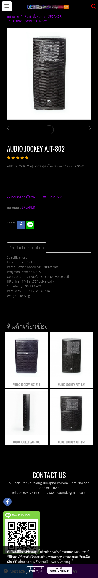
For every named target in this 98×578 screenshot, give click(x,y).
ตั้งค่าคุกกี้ (35, 570)
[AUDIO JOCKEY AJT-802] (49, 74)
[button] (92, 6)
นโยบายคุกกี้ (65, 561)
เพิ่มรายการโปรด (22, 197)
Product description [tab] (26, 247)
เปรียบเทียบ (54, 197)
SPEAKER (28, 207)
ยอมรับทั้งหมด (59, 570)
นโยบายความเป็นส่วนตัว (33, 561)
